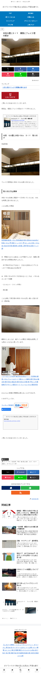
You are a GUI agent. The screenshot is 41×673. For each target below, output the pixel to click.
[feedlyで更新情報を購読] (30, 488)
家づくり (6, 459)
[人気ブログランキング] (6, 409)
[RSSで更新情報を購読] (20, 493)
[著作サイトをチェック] (11, 488)
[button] (33, 74)
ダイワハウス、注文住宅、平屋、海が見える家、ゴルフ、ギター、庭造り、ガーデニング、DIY (20, 462)
